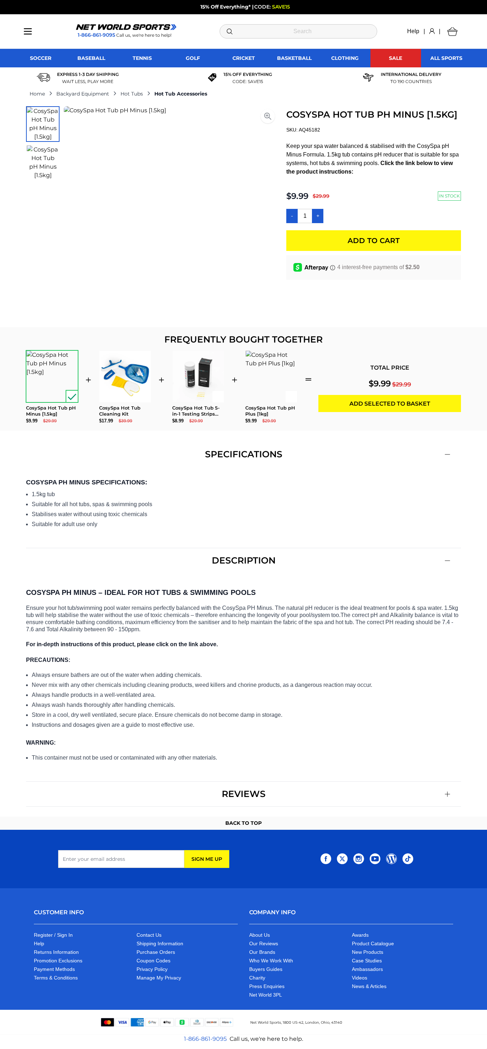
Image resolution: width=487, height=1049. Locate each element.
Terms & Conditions (56, 978)
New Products (367, 952)
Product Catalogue (373, 943)
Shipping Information (160, 943)
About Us (259, 935)
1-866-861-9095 (205, 1038)
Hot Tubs (132, 94)
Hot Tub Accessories (180, 94)
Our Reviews (263, 943)
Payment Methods (54, 969)
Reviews (244, 793)
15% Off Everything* (225, 7)
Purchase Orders (156, 952)
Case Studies (367, 960)
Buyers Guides (265, 969)
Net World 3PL (265, 995)
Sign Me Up (206, 859)
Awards (360, 935)
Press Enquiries (266, 986)
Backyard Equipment (82, 94)
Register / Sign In (53, 935)
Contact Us (149, 935)
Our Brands (262, 952)
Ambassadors (367, 969)
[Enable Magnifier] (268, 116)
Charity (257, 978)
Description (244, 560)
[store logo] (126, 27)
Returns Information (56, 952)
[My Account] (432, 31)
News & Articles (369, 986)
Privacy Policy (152, 969)
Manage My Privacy (159, 978)
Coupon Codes (153, 960)
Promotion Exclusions (58, 960)
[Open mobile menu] (27, 31)
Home (37, 94)
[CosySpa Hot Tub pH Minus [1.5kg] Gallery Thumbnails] (43, 143)
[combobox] (299, 31)
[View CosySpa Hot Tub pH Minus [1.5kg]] (43, 124)
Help (413, 31)
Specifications (243, 454)
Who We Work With (271, 960)
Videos (359, 978)
